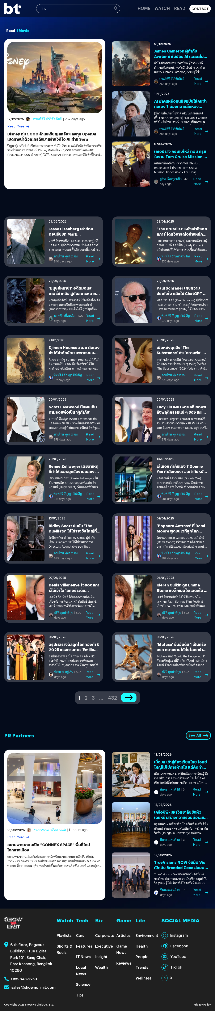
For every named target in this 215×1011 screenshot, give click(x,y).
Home (144, 8)
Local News (81, 970)
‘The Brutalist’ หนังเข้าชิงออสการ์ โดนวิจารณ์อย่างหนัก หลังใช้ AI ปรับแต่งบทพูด (182, 234)
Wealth (101, 967)
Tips (80, 995)
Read (179, 8)
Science (83, 984)
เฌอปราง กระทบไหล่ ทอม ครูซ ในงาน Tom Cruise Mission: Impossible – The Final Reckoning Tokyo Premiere (180, 159)
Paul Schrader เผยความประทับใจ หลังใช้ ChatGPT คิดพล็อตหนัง (182, 293)
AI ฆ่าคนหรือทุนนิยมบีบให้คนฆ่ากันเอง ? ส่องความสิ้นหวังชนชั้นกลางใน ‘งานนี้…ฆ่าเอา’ (180, 106)
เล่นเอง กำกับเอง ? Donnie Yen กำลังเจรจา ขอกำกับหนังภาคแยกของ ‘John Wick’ (181, 471)
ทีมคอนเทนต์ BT (170, 789)
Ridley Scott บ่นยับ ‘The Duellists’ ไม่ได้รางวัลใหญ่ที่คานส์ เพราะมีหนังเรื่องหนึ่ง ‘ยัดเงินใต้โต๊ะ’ (73, 533)
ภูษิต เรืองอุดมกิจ (171, 179)
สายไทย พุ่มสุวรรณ (66, 256)
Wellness (144, 978)
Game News (121, 949)
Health (142, 946)
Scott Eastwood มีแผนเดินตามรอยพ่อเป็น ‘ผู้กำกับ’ (73, 409)
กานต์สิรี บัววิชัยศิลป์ (47, 119)
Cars (80, 935)
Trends (142, 967)
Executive (104, 946)
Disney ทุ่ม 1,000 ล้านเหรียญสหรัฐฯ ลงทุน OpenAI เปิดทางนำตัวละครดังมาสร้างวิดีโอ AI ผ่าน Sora (51, 136)
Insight (101, 956)
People (142, 956)
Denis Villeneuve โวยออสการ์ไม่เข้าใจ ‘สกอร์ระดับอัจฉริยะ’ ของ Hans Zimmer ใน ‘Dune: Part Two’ (74, 592)
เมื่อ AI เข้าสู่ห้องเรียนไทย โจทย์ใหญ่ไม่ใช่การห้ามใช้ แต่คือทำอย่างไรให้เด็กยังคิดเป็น (180, 767)
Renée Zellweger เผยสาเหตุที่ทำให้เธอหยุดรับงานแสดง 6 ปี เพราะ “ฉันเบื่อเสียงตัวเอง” (73, 471)
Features (84, 946)
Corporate (104, 935)
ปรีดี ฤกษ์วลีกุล (63, 612)
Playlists (64, 935)
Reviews (123, 963)
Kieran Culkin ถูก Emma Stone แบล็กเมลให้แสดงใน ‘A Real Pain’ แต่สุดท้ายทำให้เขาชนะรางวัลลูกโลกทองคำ (182, 592)
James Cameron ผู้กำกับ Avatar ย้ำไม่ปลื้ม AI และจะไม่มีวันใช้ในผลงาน (180, 56)
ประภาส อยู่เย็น (63, 672)
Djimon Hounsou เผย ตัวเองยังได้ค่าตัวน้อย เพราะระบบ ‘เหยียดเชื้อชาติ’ (74, 353)
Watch (162, 8)
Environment (147, 935)
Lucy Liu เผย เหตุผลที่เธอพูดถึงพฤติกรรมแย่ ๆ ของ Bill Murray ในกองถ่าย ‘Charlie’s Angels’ (182, 414)
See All (195, 735)
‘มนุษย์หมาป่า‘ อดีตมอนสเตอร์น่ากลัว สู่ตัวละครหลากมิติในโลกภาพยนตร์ (72, 293)
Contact (200, 8)
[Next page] (128, 697)
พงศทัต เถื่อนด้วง (65, 316)
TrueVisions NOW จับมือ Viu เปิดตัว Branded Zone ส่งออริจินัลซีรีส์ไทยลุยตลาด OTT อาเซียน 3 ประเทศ (180, 870)
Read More (15, 126)
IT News (83, 956)
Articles (123, 935)
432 (112, 697)
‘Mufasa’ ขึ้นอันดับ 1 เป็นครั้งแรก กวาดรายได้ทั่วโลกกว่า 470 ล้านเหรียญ (181, 649)
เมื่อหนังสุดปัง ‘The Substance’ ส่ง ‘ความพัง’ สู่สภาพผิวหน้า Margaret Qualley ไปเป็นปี (181, 355)
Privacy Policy (202, 1004)
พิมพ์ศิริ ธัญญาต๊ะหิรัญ (175, 256)
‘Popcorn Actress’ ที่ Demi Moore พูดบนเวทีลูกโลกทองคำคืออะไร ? (181, 531)
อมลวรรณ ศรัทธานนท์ (50, 830)
